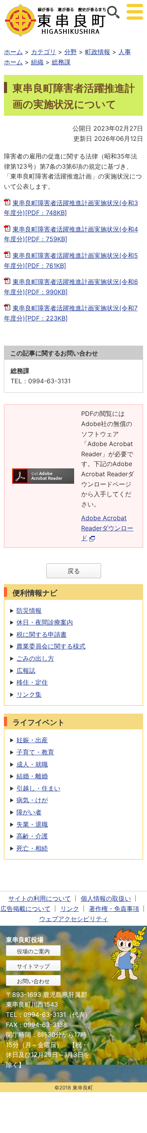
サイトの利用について (39, 898)
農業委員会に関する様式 (50, 646)
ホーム (13, 52)
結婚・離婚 (32, 776)
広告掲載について (25, 909)
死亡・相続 (32, 848)
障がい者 (29, 812)
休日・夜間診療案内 (44, 622)
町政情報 (97, 52)
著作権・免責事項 (114, 909)
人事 (124, 52)
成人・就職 (32, 764)
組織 (37, 62)
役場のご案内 (33, 951)
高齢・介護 (32, 836)
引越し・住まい (38, 788)
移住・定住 (32, 682)
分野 (70, 52)
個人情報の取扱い (106, 898)
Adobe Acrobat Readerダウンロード (107, 528)
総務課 (61, 62)
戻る (73, 571)
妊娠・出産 (32, 740)
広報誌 (25, 670)
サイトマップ (33, 966)
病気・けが (32, 800)
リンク (69, 909)
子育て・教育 (35, 752)
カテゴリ (43, 52)
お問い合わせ (33, 981)
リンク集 (29, 694)
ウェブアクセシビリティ (73, 919)
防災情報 (29, 610)
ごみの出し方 (35, 658)
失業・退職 (32, 824)
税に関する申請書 (41, 634)
